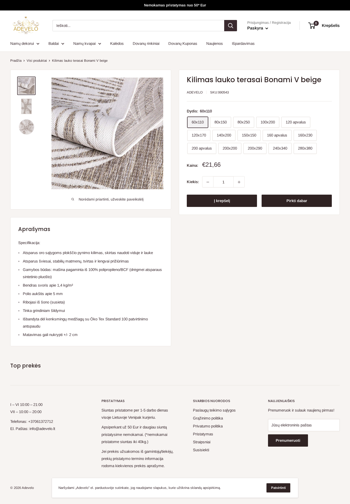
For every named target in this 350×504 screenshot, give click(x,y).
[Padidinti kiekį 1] (239, 182)
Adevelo (195, 92)
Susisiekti (201, 450)
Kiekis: (193, 182)
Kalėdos (117, 43)
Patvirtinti (278, 488)
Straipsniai (201, 442)
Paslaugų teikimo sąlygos (214, 410)
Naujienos (214, 43)
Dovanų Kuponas (182, 43)
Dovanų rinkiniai (146, 43)
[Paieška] (230, 25)
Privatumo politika (208, 426)
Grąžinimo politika (208, 418)
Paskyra (255, 28)
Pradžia (16, 60)
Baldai (53, 43)
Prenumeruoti (288, 440)
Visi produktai (37, 60)
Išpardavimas (243, 43)
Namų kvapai (84, 43)
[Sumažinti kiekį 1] (207, 182)
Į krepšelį (222, 201)
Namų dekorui (22, 43)
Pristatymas (203, 434)
